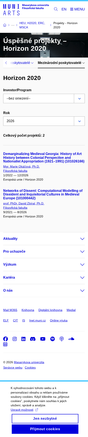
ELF (6, 320)
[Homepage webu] (26, 9)
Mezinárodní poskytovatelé (60, 63)
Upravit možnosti (22, 409)
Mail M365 (10, 310)
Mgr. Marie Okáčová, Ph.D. (21, 166)
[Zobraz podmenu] (78, 238)
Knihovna (28, 310)
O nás (8, 290)
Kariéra (9, 277)
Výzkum (9, 264)
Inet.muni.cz (37, 320)
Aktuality (10, 238)
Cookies (30, 367)
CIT (15, 320)
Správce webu (12, 367)
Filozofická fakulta (15, 170)
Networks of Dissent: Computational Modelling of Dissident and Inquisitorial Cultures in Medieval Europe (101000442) (42, 194)
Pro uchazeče (14, 251)
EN (64, 9)
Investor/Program (17, 90)
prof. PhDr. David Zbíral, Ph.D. (23, 203)
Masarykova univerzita (29, 362)
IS (23, 320)
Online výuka (58, 320)
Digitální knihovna (50, 310)
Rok (6, 113)
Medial (71, 310)
